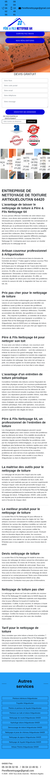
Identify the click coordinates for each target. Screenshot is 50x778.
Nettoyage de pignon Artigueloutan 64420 (25, 737)
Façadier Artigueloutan (25, 703)
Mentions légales (36, 774)
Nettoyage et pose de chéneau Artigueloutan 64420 (25, 732)
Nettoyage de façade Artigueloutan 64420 (25, 742)
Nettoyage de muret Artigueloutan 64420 (25, 718)
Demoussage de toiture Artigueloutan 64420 (25, 727)
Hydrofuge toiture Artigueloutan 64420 (25, 723)
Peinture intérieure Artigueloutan (25, 698)
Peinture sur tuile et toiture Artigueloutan (25, 713)
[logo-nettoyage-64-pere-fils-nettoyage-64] (17, 24)
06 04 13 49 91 (14, 8)
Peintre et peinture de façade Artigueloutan (25, 708)
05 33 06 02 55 (6, 8)
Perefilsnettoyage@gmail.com (35, 8)
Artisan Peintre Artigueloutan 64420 (25, 747)
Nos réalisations (25, 41)
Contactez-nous (25, 34)
